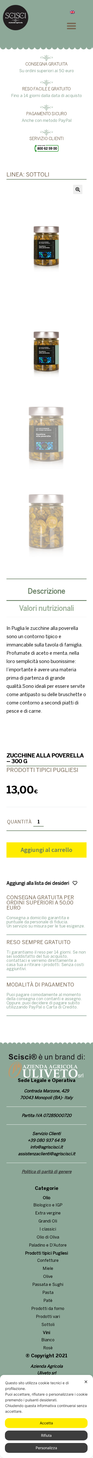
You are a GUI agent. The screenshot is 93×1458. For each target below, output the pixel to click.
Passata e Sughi (47, 1285)
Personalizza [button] (46, 1448)
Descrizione (46, 591)
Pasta (47, 1293)
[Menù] (77, 26)
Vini (46, 1333)
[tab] (46, 592)
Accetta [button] (46, 1423)
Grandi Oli (47, 1221)
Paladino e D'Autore (48, 1245)
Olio (46, 1198)
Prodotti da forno (47, 1309)
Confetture (48, 1261)
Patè (47, 1301)
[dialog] (46, 1416)
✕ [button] (86, 1382)
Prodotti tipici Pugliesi (46, 1253)
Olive (48, 1277)
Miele (48, 1269)
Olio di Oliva (48, 1237)
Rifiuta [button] (46, 1435)
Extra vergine (48, 1213)
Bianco (48, 1340)
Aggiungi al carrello (46, 850)
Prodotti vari (48, 1317)
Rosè (48, 1348)
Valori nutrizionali (46, 609)
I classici (48, 1229)
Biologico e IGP (48, 1205)
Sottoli (48, 1325)
